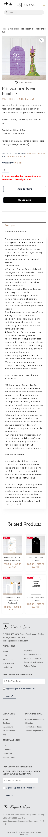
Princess (11, 156)
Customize (24, 200)
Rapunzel (21, 156)
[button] (44, 5)
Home (5, 29)
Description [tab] (10, 225)
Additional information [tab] (16, 231)
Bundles (41, 153)
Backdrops (14, 29)
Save (7, 538)
